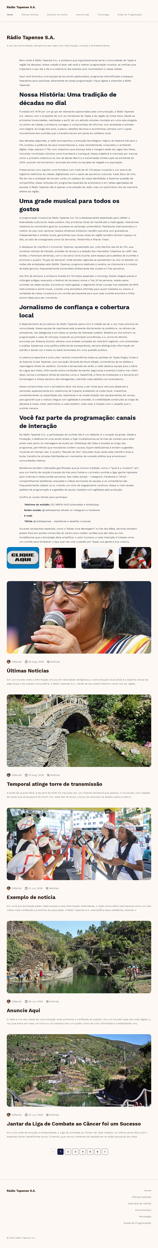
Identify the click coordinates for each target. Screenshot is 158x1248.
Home (10, 14)
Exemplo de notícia (57, 14)
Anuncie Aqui (82, 14)
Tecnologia (103, 14)
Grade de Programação (130, 14)
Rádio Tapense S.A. (21, 7)
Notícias (55, 661)
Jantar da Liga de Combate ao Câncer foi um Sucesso (74, 1124)
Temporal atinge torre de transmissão (54, 784)
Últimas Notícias (30, 14)
